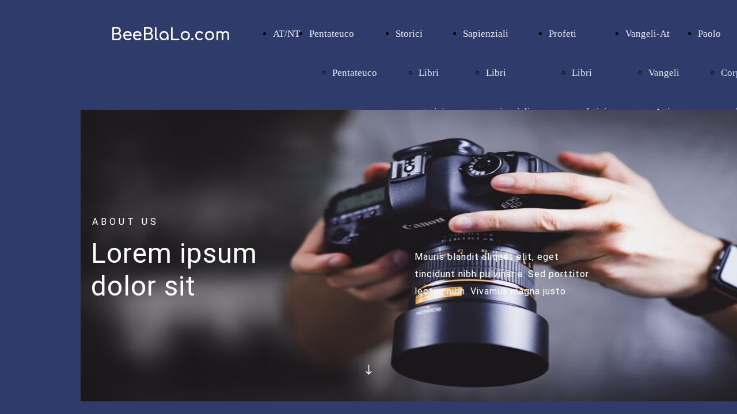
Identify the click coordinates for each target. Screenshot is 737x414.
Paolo (709, 33)
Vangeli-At (647, 33)
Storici (409, 33)
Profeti (562, 33)
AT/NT (286, 33)
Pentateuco (331, 33)
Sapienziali (485, 33)
